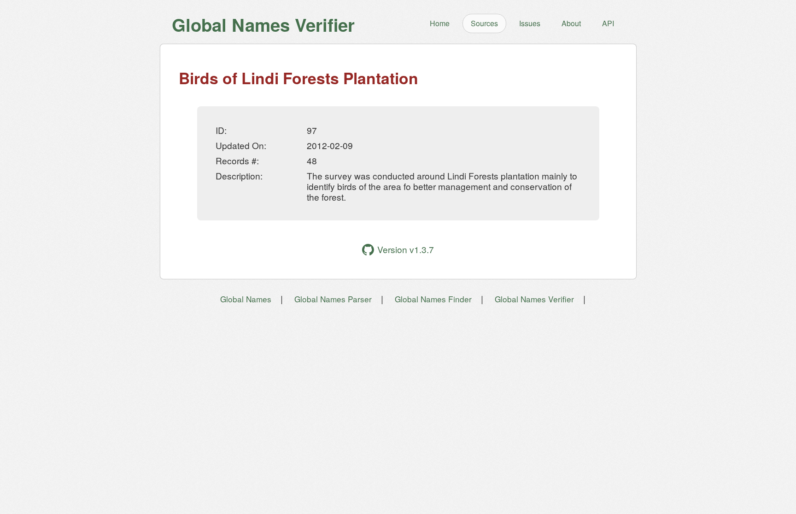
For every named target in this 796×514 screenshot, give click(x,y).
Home (440, 23)
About (571, 23)
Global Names (245, 299)
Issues (529, 23)
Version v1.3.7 (405, 249)
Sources (484, 23)
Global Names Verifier (534, 299)
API (608, 23)
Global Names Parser (333, 299)
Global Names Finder (433, 299)
